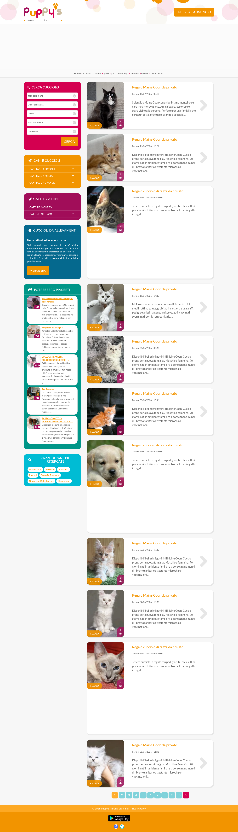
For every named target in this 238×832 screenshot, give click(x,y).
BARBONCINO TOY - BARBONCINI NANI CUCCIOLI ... (57, 420)
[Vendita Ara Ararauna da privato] (33, 393)
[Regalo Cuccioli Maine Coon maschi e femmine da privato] (203, 157)
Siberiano (63, 469)
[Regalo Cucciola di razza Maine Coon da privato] (203, 307)
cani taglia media (41, 175)
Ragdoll (33, 475)
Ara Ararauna (48, 389)
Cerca (69, 141)
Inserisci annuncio (194, 12)
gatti (106, 73)
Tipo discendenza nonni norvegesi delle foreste (57, 300)
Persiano (50, 469)
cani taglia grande (42, 182)
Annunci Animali (92, 73)
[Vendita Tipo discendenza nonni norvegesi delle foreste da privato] (33, 302)
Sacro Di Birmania (50, 475)
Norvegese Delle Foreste (41, 481)
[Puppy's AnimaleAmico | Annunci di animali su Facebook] (116, 827)
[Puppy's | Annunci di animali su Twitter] (122, 827)
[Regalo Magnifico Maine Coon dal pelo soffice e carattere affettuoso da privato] (203, 105)
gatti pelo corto (40, 207)
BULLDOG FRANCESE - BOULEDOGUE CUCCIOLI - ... (55, 358)
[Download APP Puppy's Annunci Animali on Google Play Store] (119, 821)
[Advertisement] (119, 46)
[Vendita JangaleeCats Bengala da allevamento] (33, 331)
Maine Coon (35, 469)
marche (135, 73)
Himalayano (64, 481)
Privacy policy (138, 808)
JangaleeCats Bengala (52, 327)
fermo (144, 73)
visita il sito (38, 270)
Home (77, 73)
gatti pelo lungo (119, 73)
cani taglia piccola (42, 169)
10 (179, 795)
